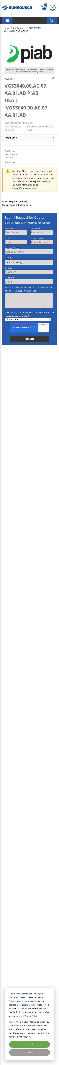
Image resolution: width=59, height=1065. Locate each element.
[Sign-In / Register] (52, 7)
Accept (29, 1044)
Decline (29, 1052)
